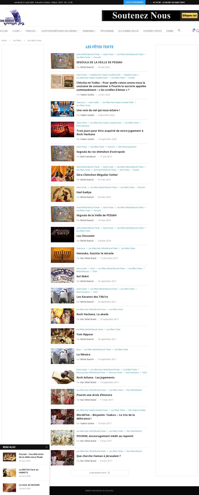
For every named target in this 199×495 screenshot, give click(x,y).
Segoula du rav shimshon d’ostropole (100, 151)
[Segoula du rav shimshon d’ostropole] (62, 153)
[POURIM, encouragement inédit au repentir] (62, 438)
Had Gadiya (83, 192)
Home (4, 40)
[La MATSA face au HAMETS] (9, 472)
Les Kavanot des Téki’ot (92, 296)
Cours (16, 30)
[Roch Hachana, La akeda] (62, 316)
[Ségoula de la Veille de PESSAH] (62, 214)
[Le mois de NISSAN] (9, 487)
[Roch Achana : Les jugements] (62, 376)
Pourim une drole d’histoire (94, 395)
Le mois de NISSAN (29, 484)
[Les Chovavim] (62, 234)
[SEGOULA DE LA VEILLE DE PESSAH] (62, 61)
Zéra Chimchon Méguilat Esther (97, 174)
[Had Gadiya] (62, 194)
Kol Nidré (82, 276)
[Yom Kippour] (62, 336)
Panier (169, 30)
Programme (107, 30)
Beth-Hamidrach (88, 156)
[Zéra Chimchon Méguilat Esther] (62, 173)
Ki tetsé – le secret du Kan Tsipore (170, 2)
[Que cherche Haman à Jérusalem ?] (62, 458)
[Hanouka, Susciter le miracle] (62, 255)
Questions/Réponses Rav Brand (58, 30)
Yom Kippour (84, 334)
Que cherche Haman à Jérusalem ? (98, 456)
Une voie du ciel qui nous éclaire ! (98, 110)
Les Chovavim (85, 236)
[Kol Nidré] (62, 275)
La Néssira (83, 354)
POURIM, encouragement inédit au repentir (105, 436)
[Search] (197, 31)
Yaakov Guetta (87, 94)
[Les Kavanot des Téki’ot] (62, 295)
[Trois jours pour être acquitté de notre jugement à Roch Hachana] (62, 129)
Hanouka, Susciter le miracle (95, 253)
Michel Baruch (87, 67)
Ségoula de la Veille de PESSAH (96, 215)
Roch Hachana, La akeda (92, 314)
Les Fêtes (17, 40)
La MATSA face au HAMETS (28, 471)
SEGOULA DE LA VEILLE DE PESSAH (99, 62)
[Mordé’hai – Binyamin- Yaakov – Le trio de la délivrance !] (62, 417)
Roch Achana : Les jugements (95, 377)
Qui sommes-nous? (128, 30)
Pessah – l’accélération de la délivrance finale (31, 455)
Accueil (4, 30)
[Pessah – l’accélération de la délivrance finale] (9, 457)
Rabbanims (88, 30)
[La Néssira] (62, 356)
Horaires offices (152, 30)
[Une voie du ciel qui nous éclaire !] (62, 109)
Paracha (30, 30)
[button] (148, 2)
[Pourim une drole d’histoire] (62, 397)
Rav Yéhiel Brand (88, 258)
